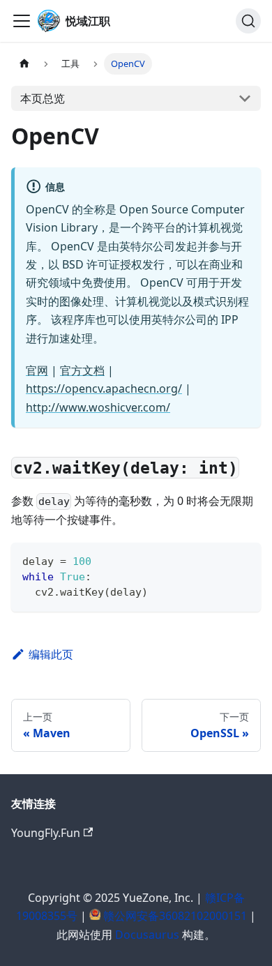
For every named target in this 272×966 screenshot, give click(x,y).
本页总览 (42, 98)
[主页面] (24, 64)
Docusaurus (147, 934)
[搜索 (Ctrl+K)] (248, 20)
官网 (37, 370)
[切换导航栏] (21, 20)
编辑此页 (51, 654)
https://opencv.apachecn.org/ (104, 388)
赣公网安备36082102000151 (175, 915)
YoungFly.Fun (45, 832)
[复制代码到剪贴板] (243, 559)
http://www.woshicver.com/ (98, 407)
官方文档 (82, 370)
